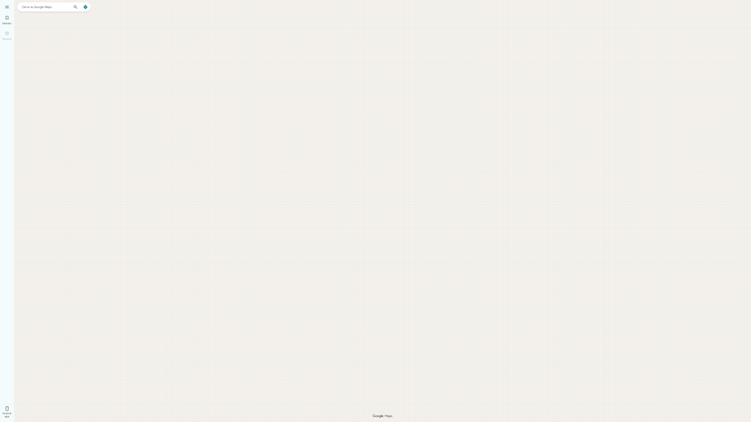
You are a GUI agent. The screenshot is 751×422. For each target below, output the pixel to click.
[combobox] (46, 6)
